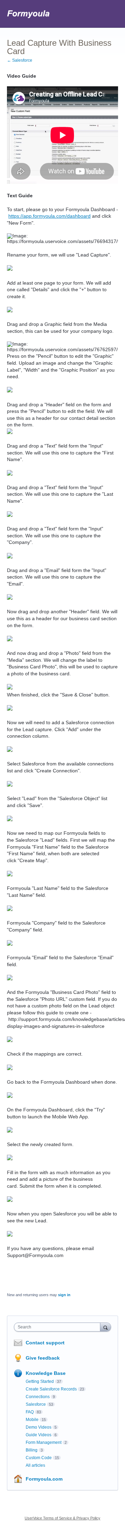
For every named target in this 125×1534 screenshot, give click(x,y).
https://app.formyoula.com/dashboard (49, 216)
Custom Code (39, 1457)
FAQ (30, 1412)
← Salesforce (19, 60)
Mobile (32, 1419)
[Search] (105, 1327)
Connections (38, 1396)
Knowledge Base (46, 1373)
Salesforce (36, 1404)
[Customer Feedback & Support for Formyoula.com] (28, 14)
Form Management (43, 1442)
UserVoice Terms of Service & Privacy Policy (62, 1518)
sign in (64, 1295)
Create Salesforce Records (51, 1389)
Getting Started (40, 1381)
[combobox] (58, 1327)
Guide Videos (38, 1434)
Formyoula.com (44, 1479)
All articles (35, 1465)
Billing (32, 1450)
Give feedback (43, 1358)
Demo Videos (38, 1427)
